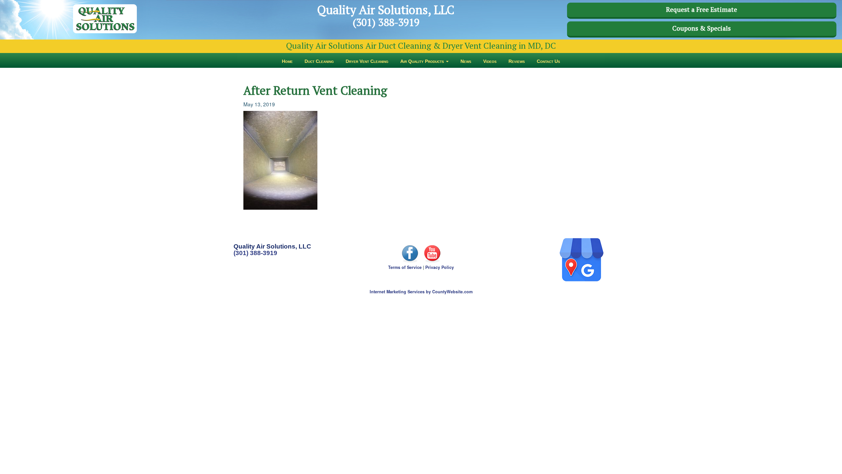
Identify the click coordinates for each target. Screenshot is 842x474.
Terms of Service (405, 267)
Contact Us (548, 61)
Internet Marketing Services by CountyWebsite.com (421, 292)
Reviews (516, 61)
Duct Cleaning (319, 61)
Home (287, 61)
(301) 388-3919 (255, 253)
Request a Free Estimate (701, 9)
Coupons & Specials (701, 28)
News (465, 61)
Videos (490, 61)
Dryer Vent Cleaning (367, 61)
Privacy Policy (439, 267)
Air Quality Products (422, 61)
